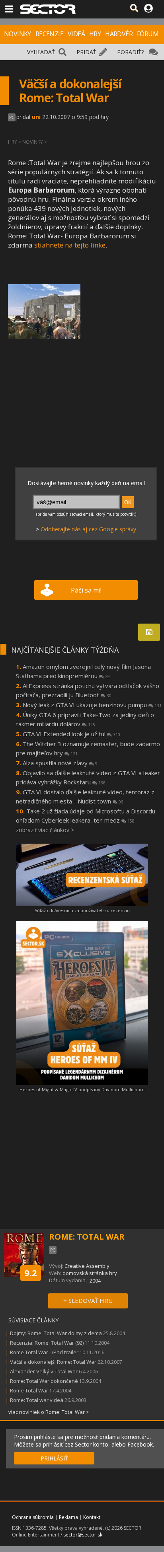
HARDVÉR (119, 33)
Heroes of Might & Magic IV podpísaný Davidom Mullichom (82, 1089)
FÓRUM (147, 33)
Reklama (68, 1517)
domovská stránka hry (89, 1273)
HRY (95, 33)
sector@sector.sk (82, 1534)
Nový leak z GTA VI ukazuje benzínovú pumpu (92, 705)
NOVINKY (17, 33)
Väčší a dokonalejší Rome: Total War (54, 1361)
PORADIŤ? (130, 52)
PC (11, 117)
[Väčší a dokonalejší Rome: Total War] (44, 311)
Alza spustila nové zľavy (60, 763)
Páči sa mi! (86, 590)
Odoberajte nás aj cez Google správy (88, 529)
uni (36, 117)
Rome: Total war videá (36, 1400)
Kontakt (91, 1517)
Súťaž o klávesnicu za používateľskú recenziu (82, 910)
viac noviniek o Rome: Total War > (48, 1412)
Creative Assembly (86, 1265)
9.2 (30, 1273)
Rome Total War (29, 1390)
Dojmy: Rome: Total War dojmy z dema (56, 1333)
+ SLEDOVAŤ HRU (88, 1300)
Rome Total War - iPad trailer (44, 1352)
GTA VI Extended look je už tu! (71, 734)
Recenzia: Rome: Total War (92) (47, 1342)
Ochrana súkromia (33, 1517)
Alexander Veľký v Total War (44, 1371)
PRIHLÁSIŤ (54, 1458)
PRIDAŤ (86, 52)
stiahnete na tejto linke (69, 245)
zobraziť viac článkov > (45, 830)
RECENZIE (49, 33)
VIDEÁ (76, 33)
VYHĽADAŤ (41, 52)
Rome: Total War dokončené (44, 1380)
